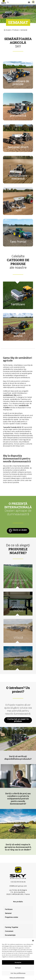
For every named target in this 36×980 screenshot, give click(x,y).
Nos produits (18, 902)
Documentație (10, 935)
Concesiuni (9, 931)
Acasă (8, 30)
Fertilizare (8, 909)
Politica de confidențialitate (17, 977)
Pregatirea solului (11, 917)
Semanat (8, 913)
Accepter (18, 962)
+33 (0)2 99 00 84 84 (18, 882)
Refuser (18, 968)
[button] (33, 941)
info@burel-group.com (18, 886)
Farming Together (11, 927)
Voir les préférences (18, 973)
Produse (15, 30)
